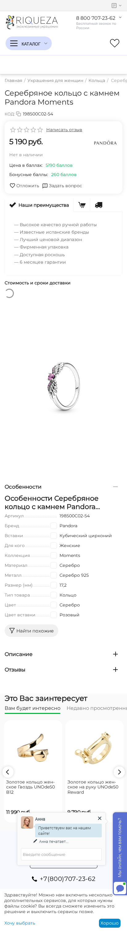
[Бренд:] (105, 143)
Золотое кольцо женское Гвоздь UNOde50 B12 (30, 787)
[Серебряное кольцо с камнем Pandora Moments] (63, 386)
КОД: (10, 113)
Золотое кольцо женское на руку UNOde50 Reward (93, 787)
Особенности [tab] (23, 487)
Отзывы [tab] (15, 670)
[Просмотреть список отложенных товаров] (114, 43)
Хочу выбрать (19, 923)
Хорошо (109, 923)
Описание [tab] (19, 654)
